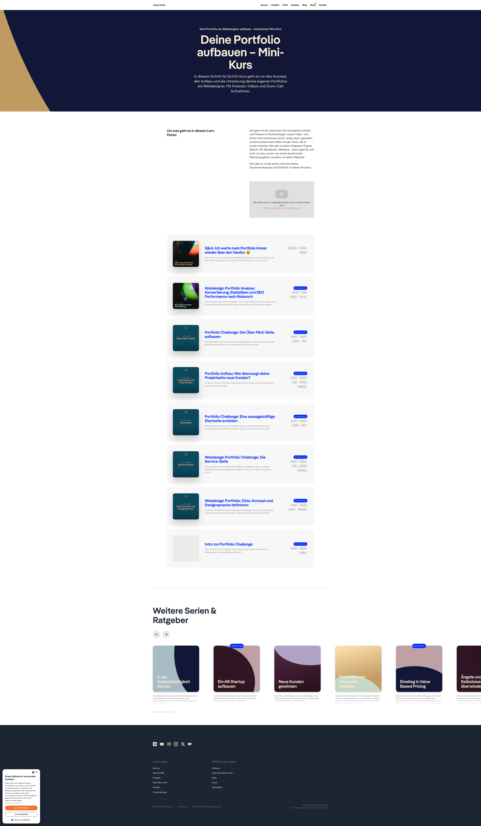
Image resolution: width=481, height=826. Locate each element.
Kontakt (156, 787)
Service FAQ (158, 773)
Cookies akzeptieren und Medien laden (281, 208)
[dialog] (21, 796)
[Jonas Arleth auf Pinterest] (155, 744)
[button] (156, 634)
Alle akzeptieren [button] (21, 808)
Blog (214, 778)
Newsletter (217, 787)
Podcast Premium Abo (222, 773)
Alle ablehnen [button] (21, 814)
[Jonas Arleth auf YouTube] (162, 744)
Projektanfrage (160, 792)
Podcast (216, 768)
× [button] (37, 772)
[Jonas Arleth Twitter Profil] (183, 744)
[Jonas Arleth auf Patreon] (169, 744)
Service (156, 768)
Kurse (214, 782)
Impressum (182, 806)
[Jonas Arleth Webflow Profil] (190, 744)
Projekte (157, 778)
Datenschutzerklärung (163, 806)
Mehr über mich (160, 782)
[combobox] (33, 772)
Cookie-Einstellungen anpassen (206, 806)
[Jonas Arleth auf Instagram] (176, 744)
